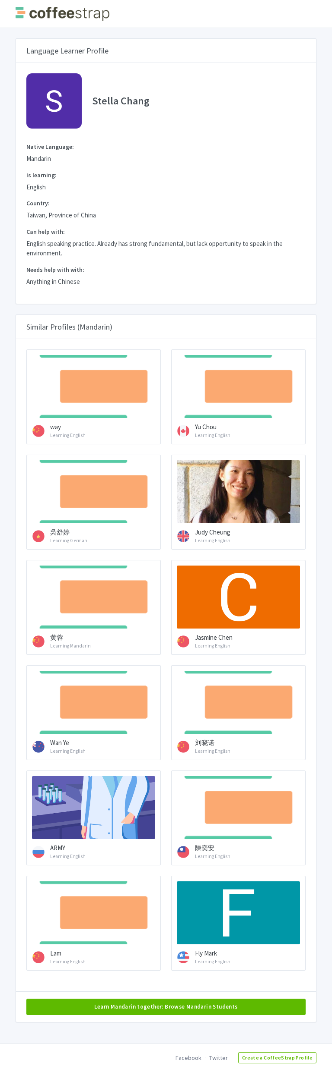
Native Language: (50, 147)
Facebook (188, 1058)
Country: (38, 203)
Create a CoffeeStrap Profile (277, 1057)
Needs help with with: (55, 270)
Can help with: (45, 232)
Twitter (218, 1058)
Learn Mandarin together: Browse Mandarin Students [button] (165, 1006)
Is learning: (41, 175)
